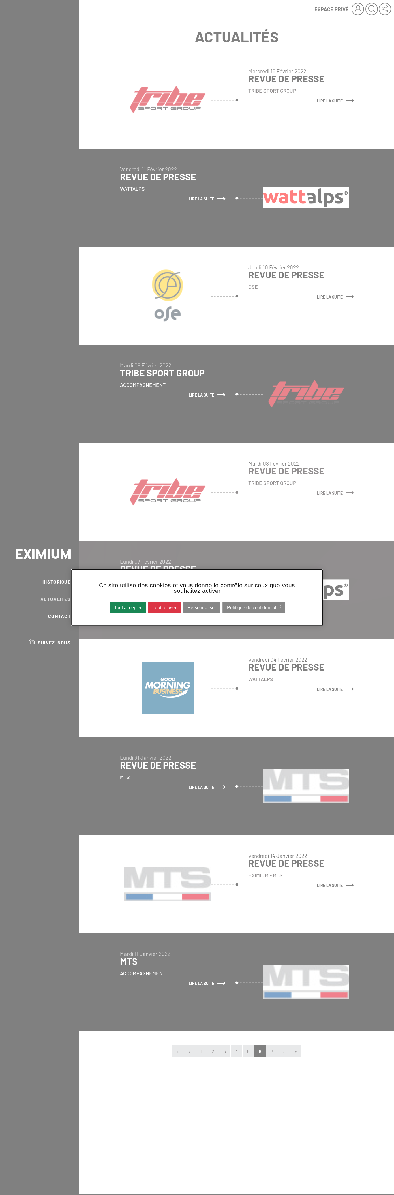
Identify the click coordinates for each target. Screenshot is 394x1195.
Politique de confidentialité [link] (254, 607)
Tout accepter (128, 607)
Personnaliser (201, 607)
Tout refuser (165, 607)
